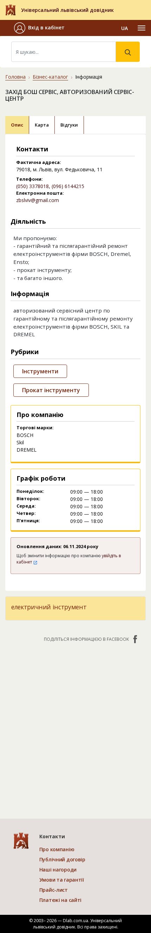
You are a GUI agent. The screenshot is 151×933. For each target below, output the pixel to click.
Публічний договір (62, 859)
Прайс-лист (53, 890)
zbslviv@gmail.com (37, 200)
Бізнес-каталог (50, 76)
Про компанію (56, 849)
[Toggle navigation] (141, 28)
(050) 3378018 (32, 186)
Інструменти (40, 371)
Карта (42, 125)
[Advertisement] (75, 727)
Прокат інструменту (51, 390)
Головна (15, 76)
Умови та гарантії (61, 879)
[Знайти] (128, 52)
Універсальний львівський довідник (67, 10)
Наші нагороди (58, 869)
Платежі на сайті (60, 900)
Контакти (52, 836)
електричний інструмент (48, 607)
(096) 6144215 (68, 186)
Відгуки (69, 125)
